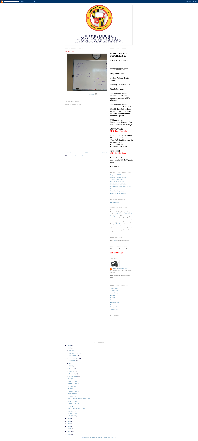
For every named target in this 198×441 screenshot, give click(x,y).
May (71, 369)
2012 (69, 426)
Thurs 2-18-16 (73, 391)
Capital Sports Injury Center (118, 193)
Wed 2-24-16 (72, 386)
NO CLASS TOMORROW (76, 408)
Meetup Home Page (115, 189)
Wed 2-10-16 (72, 406)
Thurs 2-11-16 (73, 403)
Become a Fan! (114, 202)
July (71, 363)
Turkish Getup (114, 309)
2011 (69, 429)
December (73, 350)
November (73, 353)
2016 (69, 348)
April (71, 371)
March (72, 374)
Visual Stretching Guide (117, 191)
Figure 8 (112, 297)
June (71, 366)
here (115, 240)
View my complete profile (119, 280)
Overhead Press (114, 302)
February (73, 376)
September (74, 358)
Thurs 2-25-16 (73, 384)
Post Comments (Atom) (79, 156)
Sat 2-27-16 (72, 381)
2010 (69, 431)
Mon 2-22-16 (73, 389)
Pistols (112, 305)
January (72, 416)
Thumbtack (119, 224)
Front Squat (113, 300)
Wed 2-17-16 (72, 396)
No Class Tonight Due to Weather (82, 399)
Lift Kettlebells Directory (117, 182)
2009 (69, 434)
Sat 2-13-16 (72, 401)
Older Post (104, 152)
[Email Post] (96, 94)
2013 (69, 424)
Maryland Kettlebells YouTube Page (120, 186)
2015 (69, 418)
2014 (69, 421)
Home (86, 152)
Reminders (72, 394)
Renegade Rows (114, 307)
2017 (69, 345)
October (73, 356)
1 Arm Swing (114, 293)
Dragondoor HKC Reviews (117, 175)
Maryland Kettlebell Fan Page (118, 184)
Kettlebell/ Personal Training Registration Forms (118, 178)
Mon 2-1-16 (72, 413)
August (72, 361)
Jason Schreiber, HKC (119, 268)
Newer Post (68, 152)
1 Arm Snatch (114, 290)
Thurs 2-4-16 (73, 411)
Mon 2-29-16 (73, 379)
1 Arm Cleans (114, 288)
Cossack (112, 295)
